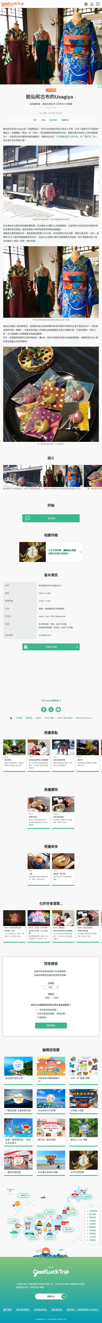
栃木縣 (38, 718)
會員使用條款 (40, 1310)
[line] (58, 709)
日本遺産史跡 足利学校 (67, 137)
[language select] (86, 4)
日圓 (49, 233)
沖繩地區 (23, 1195)
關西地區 (40, 1216)
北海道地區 (86, 1197)
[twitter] (51, 709)
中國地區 (29, 1219)
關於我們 (7, 1310)
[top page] (11, 718)
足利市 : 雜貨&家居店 (65, 718)
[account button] (92, 4)
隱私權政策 (57, 1310)
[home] (12, 4)
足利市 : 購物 (49, 718)
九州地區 (13, 1221)
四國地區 (32, 1237)
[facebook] (43, 709)
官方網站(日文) (45, 635)
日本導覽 (19, 718)
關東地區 (29, 718)
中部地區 (49, 1237)
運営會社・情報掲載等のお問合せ (83, 1310)
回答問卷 (51, 1025)
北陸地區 (49, 1212)
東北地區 (72, 1213)
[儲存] (99, 86)
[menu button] (98, 4)
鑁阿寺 (87, 137)
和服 (64, 133)
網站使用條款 (22, 1310)
